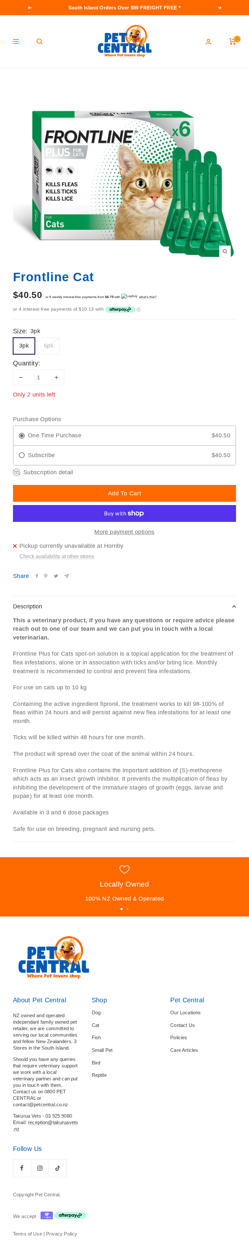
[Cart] (232, 41)
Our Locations (185, 1012)
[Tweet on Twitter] (56, 576)
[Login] (208, 41)
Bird (96, 1062)
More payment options (124, 532)
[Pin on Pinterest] (45, 576)
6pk (48, 345)
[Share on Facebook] (37, 576)
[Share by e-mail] (67, 576)
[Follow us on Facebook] (22, 1168)
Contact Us (182, 1025)
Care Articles (184, 1050)
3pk (24, 345)
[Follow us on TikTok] (57, 1168)
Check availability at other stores (56, 556)
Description (27, 606)
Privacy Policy (61, 1234)
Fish (96, 1037)
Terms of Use (27, 1234)
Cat (95, 1025)
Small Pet (102, 1050)
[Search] (39, 41)
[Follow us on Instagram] (40, 1168)
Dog (96, 1012)
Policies (178, 1037)
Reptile (99, 1075)
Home (18, 80)
